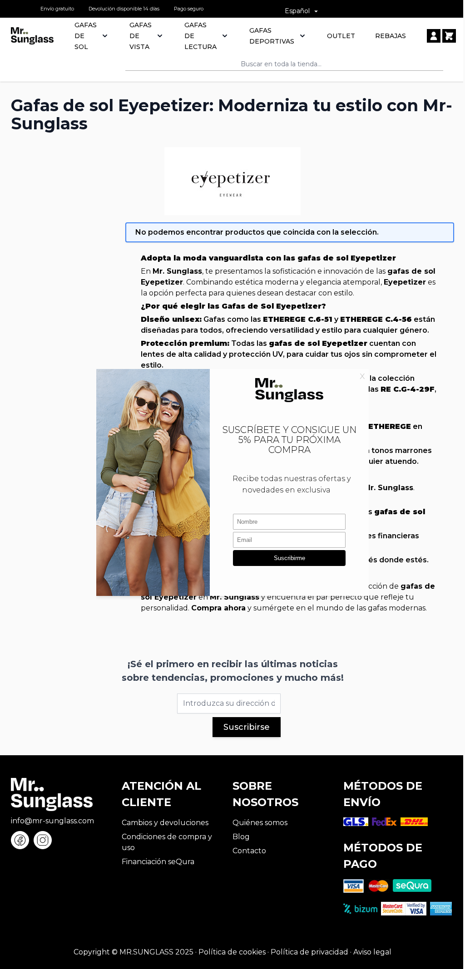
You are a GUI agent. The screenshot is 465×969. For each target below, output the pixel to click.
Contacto (249, 850)
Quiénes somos (259, 822)
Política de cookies (232, 952)
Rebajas (390, 36)
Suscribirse (246, 727)
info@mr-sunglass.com (52, 821)
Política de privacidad (309, 952)
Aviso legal (372, 952)
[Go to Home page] (32, 36)
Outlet (341, 36)
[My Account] (433, 36)
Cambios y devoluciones (165, 822)
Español (297, 11)
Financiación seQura (158, 861)
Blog (241, 836)
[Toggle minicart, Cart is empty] (449, 36)
